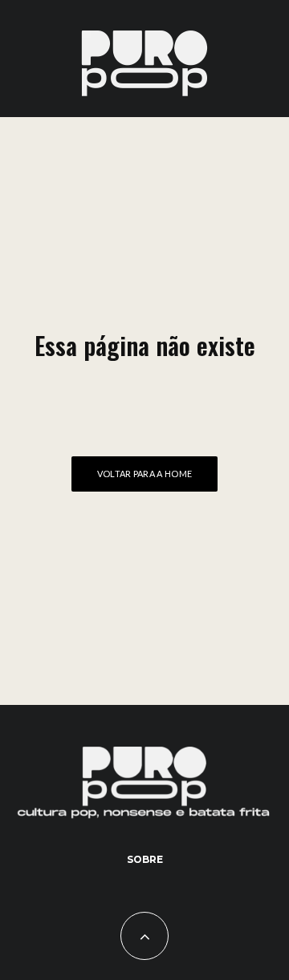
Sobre (145, 859)
